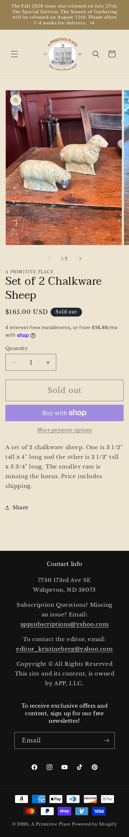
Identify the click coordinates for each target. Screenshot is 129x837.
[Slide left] (49, 258)
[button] (14, 54)
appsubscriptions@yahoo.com (64, 624)
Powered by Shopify (94, 824)
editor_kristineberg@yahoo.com (64, 648)
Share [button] (21, 507)
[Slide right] (80, 258)
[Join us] (106, 740)
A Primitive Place (51, 824)
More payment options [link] (64, 430)
